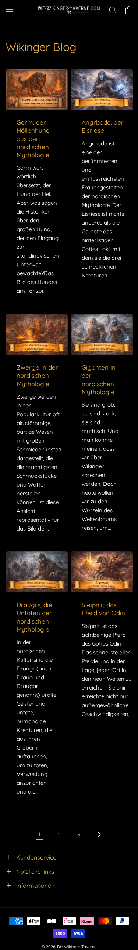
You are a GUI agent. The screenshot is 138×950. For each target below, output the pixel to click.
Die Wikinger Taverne (76, 946)
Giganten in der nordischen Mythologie (99, 379)
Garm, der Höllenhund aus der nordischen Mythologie (33, 138)
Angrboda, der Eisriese (103, 126)
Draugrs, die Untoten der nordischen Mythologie (34, 617)
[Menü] (9, 9)
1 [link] (39, 834)
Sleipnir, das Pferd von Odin (103, 609)
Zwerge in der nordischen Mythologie (37, 375)
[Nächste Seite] (99, 835)
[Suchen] (113, 10)
